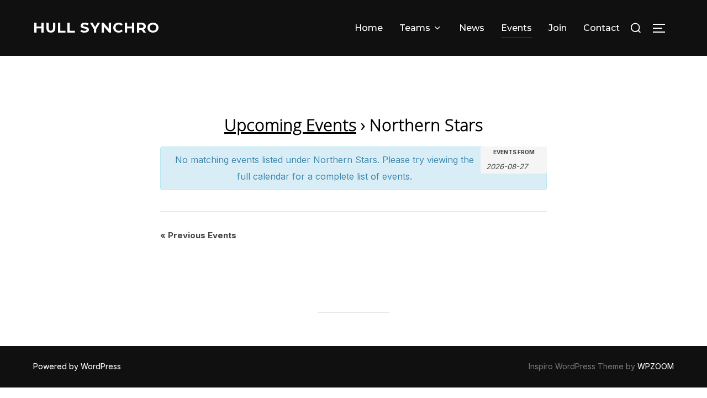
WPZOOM (655, 366)
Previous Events (198, 235)
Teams (414, 28)
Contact (601, 28)
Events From (514, 152)
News (471, 28)
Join (557, 28)
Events (516, 28)
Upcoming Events (290, 124)
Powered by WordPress (77, 366)
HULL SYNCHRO (96, 27)
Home (369, 28)
